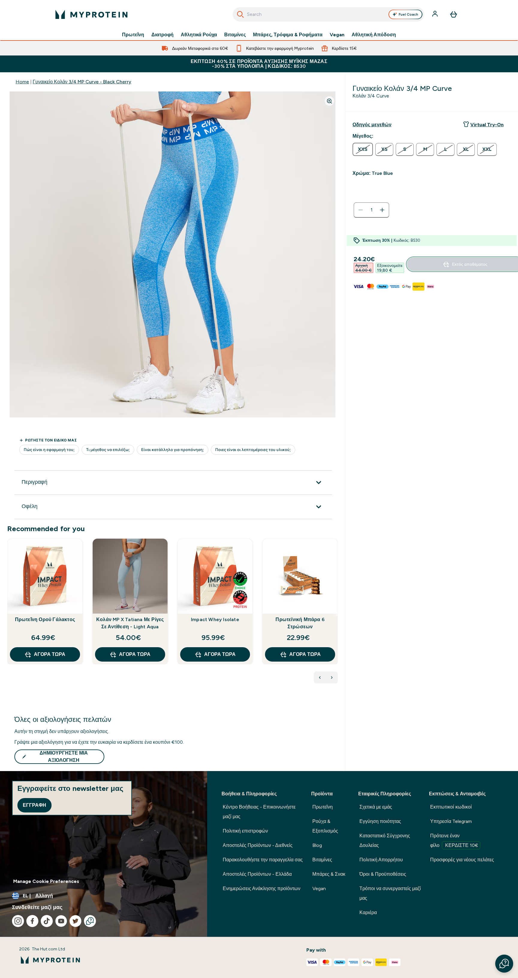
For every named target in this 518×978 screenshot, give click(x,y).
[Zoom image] (329, 101)
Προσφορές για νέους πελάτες (462, 859)
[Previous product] (320, 677)
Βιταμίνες (235, 34)
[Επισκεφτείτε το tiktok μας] (47, 921)
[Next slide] (336, 614)
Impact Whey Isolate (215, 619)
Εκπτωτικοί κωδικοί (451, 806)
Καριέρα (368, 912)
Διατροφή (162, 34)
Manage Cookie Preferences (46, 881)
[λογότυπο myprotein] (91, 14)
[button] (504, 964)
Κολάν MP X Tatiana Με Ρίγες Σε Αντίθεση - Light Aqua (130, 623)
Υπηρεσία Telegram (451, 821)
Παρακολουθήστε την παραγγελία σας (263, 859)
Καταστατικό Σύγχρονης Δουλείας (384, 840)
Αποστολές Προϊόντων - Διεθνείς (258, 845)
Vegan (337, 34)
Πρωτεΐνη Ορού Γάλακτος (45, 619)
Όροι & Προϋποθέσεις (382, 874)
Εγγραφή (34, 805)
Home (22, 81)
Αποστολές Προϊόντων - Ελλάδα (257, 874)
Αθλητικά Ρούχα (199, 34)
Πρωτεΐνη (133, 34)
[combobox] (328, 14)
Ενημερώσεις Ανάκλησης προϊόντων (261, 888)
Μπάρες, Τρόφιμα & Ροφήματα (288, 34)
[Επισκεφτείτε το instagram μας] (18, 921)
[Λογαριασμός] (436, 14)
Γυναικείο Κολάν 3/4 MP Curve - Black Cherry (82, 81)
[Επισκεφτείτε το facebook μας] (32, 921)
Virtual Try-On (487, 124)
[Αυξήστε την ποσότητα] (382, 210)
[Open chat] (90, 921)
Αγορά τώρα (49, 654)
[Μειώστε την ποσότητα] (360, 210)
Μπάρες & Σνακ (328, 874)
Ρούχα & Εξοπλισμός (325, 826)
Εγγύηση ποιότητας (380, 821)
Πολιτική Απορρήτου (381, 859)
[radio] (363, 149)
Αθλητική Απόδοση (374, 34)
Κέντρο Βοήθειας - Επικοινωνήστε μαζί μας (259, 811)
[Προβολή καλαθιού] (454, 14)
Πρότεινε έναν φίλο (454, 840)
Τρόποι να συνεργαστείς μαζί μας (390, 893)
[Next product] (332, 677)
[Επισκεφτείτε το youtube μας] (61, 921)
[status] (371, 210)
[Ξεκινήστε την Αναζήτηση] (240, 14)
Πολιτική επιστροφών (245, 830)
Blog (317, 845)
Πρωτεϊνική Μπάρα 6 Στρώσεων (300, 623)
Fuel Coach (408, 14)
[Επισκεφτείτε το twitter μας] (76, 921)
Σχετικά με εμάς (375, 806)
